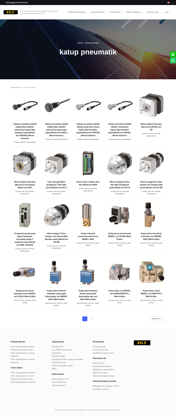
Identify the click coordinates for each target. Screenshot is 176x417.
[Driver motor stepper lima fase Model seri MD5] (88, 163)
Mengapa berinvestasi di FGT (106, 386)
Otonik (16, 142)
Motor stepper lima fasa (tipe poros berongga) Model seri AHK (24, 185)
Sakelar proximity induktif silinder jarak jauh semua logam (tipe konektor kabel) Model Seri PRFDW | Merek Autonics (88, 130)
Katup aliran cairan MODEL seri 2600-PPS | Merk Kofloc (151, 293)
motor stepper (154, 133)
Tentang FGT (57, 346)
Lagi (166, 12)
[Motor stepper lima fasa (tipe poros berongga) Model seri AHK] (25, 163)
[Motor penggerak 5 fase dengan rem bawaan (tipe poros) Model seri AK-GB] (151, 163)
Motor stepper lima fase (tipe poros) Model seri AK (151, 127)
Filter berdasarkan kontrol (22, 376)
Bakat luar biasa (100, 372)
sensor (23, 142)
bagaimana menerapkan (103, 369)
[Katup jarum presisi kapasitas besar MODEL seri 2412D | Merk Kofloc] (25, 272)
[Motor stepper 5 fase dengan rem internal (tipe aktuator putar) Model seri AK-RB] (56, 215)
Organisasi (56, 353)
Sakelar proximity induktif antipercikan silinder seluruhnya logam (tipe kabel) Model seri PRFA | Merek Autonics (56, 130)
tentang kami (152, 12)
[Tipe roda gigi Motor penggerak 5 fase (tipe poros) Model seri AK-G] (56, 163)
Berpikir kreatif (58, 356)
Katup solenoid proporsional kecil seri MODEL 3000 (88, 236)
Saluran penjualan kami (62, 365)
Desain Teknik (97, 12)
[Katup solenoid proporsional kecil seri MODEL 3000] (88, 215)
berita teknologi (59, 382)
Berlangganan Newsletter (17, 2)
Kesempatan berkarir (102, 366)
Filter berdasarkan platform (23, 382)
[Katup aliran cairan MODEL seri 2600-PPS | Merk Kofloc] (151, 272)
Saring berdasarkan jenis (22, 349)
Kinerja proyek (99, 346)
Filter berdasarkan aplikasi (23, 346)
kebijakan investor (101, 389)
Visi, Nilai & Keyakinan (62, 349)
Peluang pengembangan (104, 376)
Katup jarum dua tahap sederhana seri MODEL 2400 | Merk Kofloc (151, 236)
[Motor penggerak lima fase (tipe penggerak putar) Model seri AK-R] (120, 163)
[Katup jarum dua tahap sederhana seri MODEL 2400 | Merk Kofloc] (151, 215)
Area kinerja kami (100, 349)
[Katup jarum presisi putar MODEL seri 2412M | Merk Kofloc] (120, 215)
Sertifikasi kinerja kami (103, 353)
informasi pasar (59, 385)
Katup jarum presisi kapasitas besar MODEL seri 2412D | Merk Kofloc (25, 293)
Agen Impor (115, 12)
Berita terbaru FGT (60, 379)
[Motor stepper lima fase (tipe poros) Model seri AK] (151, 106)
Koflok (91, 243)
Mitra (54, 369)
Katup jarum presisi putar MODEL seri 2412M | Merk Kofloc (119, 236)
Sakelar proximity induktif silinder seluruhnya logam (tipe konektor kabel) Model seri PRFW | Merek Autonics (119, 130)
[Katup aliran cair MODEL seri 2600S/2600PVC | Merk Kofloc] (120, 272)
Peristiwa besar (59, 362)
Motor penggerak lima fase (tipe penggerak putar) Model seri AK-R (119, 185)
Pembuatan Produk (76, 12)
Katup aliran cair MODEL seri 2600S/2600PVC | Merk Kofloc (119, 293)
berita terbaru (133, 12)
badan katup (82, 243)
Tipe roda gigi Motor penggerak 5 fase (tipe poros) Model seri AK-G (56, 185)
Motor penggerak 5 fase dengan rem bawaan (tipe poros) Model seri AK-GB (151, 185)
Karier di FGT (99, 363)
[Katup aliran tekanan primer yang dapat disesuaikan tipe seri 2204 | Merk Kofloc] (88, 272)
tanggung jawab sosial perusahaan (67, 359)
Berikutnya (156, 319)
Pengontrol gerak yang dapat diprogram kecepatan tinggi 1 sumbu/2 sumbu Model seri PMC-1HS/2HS (24, 239)
